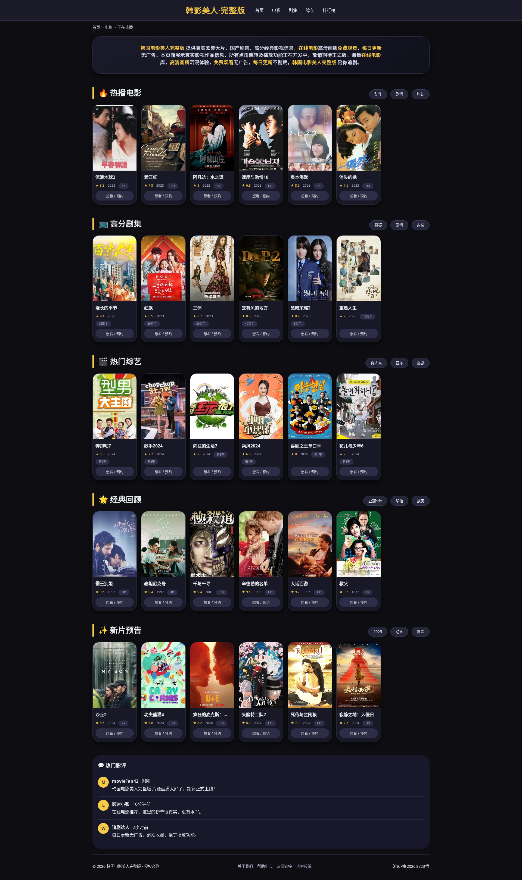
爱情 (399, 225)
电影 (276, 10)
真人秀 (376, 362)
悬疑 (378, 225)
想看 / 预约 (114, 196)
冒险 (420, 631)
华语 (399, 500)
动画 (399, 631)
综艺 (310, 10)
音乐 (399, 362)
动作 (378, 94)
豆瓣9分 (375, 500)
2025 (377, 631)
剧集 (293, 10)
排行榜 (328, 10)
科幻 (420, 94)
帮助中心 (264, 866)
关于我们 (245, 866)
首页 (259, 10)
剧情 (399, 94)
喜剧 (420, 362)
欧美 (420, 500)
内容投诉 (304, 866)
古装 (420, 225)
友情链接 (284, 866)
